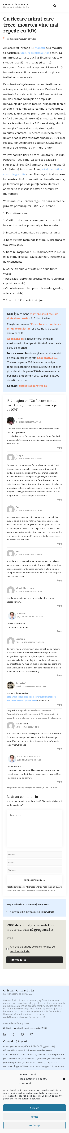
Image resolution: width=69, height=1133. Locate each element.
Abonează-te (15, 339)
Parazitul (21, 683)
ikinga (19, 455)
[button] (64, 1079)
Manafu (40, 48)
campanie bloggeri (14, 1066)
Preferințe (34, 1125)
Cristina (20, 638)
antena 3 (43, 1054)
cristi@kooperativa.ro (33, 386)
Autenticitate (16, 1058)
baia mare (31, 1058)
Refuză (34, 1116)
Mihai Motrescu (25, 588)
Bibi (18, 551)
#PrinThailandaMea (41, 1050)
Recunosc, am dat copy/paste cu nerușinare (31, 911)
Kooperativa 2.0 (47, 358)
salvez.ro (32, 38)
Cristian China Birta (28, 756)
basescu (44, 1058)
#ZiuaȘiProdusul (12, 1054)
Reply (59, 447)
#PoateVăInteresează (16, 1050)
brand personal (16, 1062)
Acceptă (34, 1107)
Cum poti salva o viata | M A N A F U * (35, 710)
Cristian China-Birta (16, 6)
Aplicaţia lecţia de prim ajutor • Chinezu (37, 787)
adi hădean (30, 1054)
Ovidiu (19, 418)
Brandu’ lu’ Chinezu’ (36, 1062)
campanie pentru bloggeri (39, 1066)
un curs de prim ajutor (35, 53)
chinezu (21, 613)
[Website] (34, 870)
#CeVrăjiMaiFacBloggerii (39, 1046)
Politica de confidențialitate (16, 1023)
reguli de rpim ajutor (17, 38)
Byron (52, 1062)
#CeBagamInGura (13, 1046)
